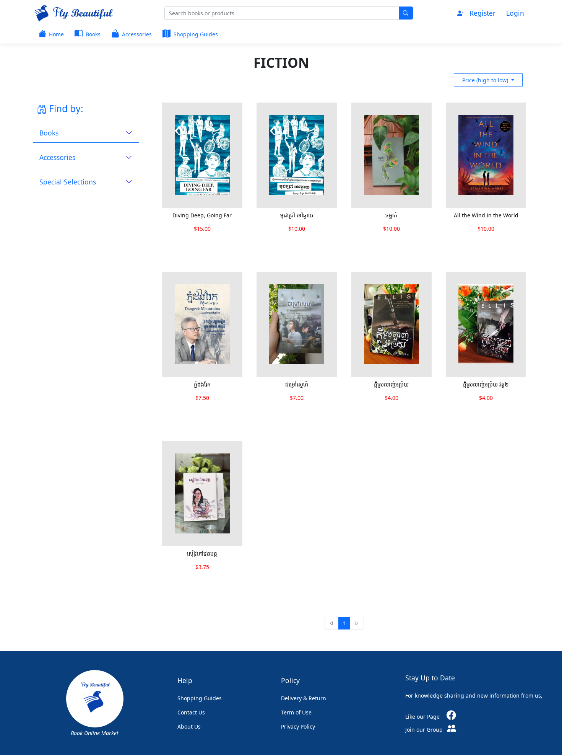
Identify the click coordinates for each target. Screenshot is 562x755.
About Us (189, 726)
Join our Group (424, 729)
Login (515, 13)
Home (55, 34)
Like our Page (423, 716)
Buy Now (188, 244)
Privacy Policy (298, 726)
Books (92, 34)
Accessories (136, 34)
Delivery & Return (303, 698)
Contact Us (191, 712)
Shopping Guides (195, 34)
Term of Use (296, 712)
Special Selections (67, 181)
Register (482, 13)
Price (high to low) (486, 80)
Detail (226, 244)
